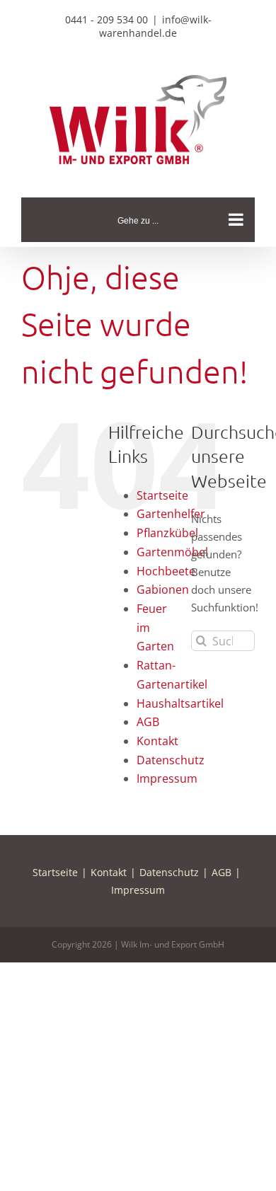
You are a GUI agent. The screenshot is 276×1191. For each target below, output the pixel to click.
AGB (148, 722)
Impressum (167, 778)
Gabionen (163, 589)
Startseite (162, 495)
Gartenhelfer (171, 514)
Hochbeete (166, 571)
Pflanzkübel (167, 533)
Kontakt (157, 741)
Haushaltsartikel (180, 703)
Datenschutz (171, 760)
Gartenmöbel (172, 552)
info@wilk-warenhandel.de (155, 26)
